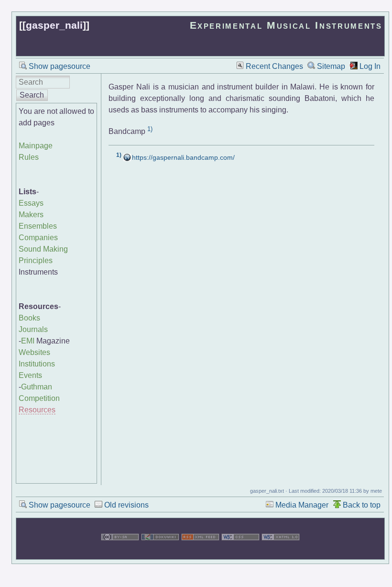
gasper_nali (54, 25)
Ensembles (38, 226)
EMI (27, 341)
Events (30, 375)
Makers (31, 214)
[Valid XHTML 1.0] (280, 553)
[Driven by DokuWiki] (160, 553)
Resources (37, 410)
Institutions (37, 364)
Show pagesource (59, 66)
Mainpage (36, 146)
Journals (33, 329)
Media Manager (301, 505)
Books (29, 318)
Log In (370, 66)
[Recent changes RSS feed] (200, 553)
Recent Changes (274, 66)
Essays (31, 203)
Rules (29, 157)
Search (32, 95)
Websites (34, 352)
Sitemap (331, 66)
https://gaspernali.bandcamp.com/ (183, 157)
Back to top (362, 505)
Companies (38, 237)
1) (149, 129)
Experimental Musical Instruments (286, 25)
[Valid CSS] (240, 553)
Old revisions (126, 505)
